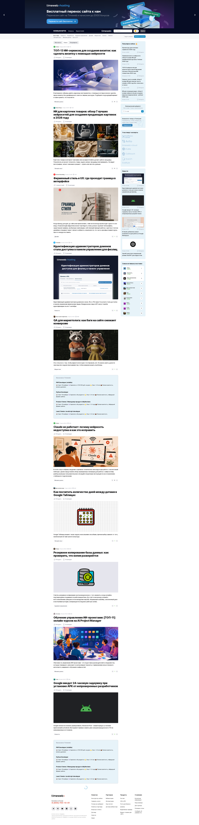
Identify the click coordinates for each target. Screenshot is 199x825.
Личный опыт (57, 37)
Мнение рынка (67, 37)
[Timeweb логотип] (70, 796)
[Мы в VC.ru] (71, 808)
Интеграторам (110, 801)
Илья (128, 302)
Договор (93, 812)
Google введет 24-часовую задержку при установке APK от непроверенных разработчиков (132, 211)
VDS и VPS (123, 801)
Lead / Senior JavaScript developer (68, 411)
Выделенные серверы (126, 809)
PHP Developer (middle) (64, 382)
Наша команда (138, 802)
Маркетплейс (80, 31)
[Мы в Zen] (75, 808)
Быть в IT (75, 37)
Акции (93, 818)
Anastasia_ (130, 272)
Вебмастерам (109, 798)
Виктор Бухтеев (131, 287)
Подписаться (127, 125)
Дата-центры (138, 805)
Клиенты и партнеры (96, 806)
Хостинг (122, 798)
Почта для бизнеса (125, 804)
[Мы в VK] (58, 808)
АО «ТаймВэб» (61, 814)
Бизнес (104, 35)
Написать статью (140, 36)
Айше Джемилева (131, 277)
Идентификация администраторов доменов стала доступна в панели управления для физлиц (132, 190)
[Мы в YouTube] (62, 808)
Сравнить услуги (95, 801)
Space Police (130, 282)
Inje (127, 292)
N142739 (54, 817)
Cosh (128, 307)
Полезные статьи (139, 808)
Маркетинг (98, 35)
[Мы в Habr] (66, 808)
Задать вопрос (128, 36)
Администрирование (81, 35)
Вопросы (71, 31)
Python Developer (62, 392)
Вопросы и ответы (96, 809)
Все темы (56, 35)
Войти (143, 31)
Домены (122, 806)
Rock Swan (129, 297)
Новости (63, 35)
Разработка (70, 35)
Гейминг (110, 35)
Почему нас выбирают (97, 804)
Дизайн (91, 35)
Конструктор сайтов (96, 798)
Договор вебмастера (111, 806)
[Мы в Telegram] (53, 808)
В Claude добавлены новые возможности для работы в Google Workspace (132, 233)
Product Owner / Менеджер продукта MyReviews (73, 402)
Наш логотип (109, 804)
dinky (128, 267)
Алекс (128, 312)
